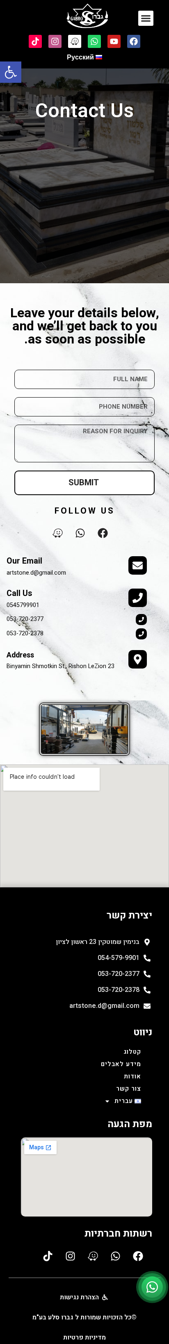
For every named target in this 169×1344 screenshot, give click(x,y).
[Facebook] (133, 41)
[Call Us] (137, 598)
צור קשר (128, 1088)
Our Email (24, 561)
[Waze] (74, 41)
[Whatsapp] (94, 41)
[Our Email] (137, 565)
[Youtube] (114, 41)
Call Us (19, 593)
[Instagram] (55, 41)
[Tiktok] (35, 41)
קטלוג (132, 1051)
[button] (10, 72)
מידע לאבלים (121, 1064)
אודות (132, 1076)
